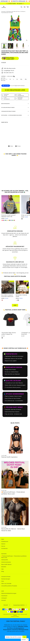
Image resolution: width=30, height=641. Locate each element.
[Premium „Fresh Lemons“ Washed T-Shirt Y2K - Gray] (6, 220)
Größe (7, 76)
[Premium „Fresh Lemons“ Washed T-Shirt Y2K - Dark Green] (12, 220)
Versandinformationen (8, 111)
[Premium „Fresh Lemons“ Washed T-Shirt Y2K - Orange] (8, 220)
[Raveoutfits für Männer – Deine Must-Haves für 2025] (15, 511)
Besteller (3, 566)
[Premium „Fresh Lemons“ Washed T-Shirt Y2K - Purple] (3, 220)
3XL (26, 79)
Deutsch (6, 605)
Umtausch (4, 598)
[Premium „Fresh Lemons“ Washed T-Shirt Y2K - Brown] (14, 220)
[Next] (28, 287)
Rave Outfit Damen (6, 564)
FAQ (2, 581)
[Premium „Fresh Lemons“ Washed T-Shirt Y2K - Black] (9, 220)
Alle (15, 305)
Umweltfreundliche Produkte (9, 585)
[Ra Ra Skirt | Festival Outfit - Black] (18, 300)
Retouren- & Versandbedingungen (11, 115)
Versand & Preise (5, 576)
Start (2, 539)
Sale (2, 569)
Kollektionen (4, 541)
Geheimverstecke (6, 562)
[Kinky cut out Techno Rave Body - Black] (21, 218)
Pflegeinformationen (8, 107)
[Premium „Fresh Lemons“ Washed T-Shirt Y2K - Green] (5, 220)
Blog (2, 571)
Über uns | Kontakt (6, 583)
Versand (3, 600)
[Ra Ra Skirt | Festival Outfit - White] (16, 300)
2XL (21, 79)
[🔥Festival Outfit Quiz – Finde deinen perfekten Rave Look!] (15, 474)
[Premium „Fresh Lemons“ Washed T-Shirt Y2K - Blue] (11, 220)
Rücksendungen (5, 579)
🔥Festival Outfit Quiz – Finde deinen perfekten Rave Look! (14, 556)
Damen (3, 543)
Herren (3, 546)
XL (17, 79)
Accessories (4, 548)
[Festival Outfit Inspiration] (15, 439)
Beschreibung (5, 103)
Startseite (3, 11)
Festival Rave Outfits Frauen (15, 276)
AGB (2, 591)
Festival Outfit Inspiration (9, 457)
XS (3, 79)
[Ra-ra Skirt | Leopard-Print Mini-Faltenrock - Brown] (2, 300)
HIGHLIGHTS (4, 559)
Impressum (4, 595)
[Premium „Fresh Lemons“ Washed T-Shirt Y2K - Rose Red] (2, 220)
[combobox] (25, 639)
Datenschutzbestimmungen (8, 593)
